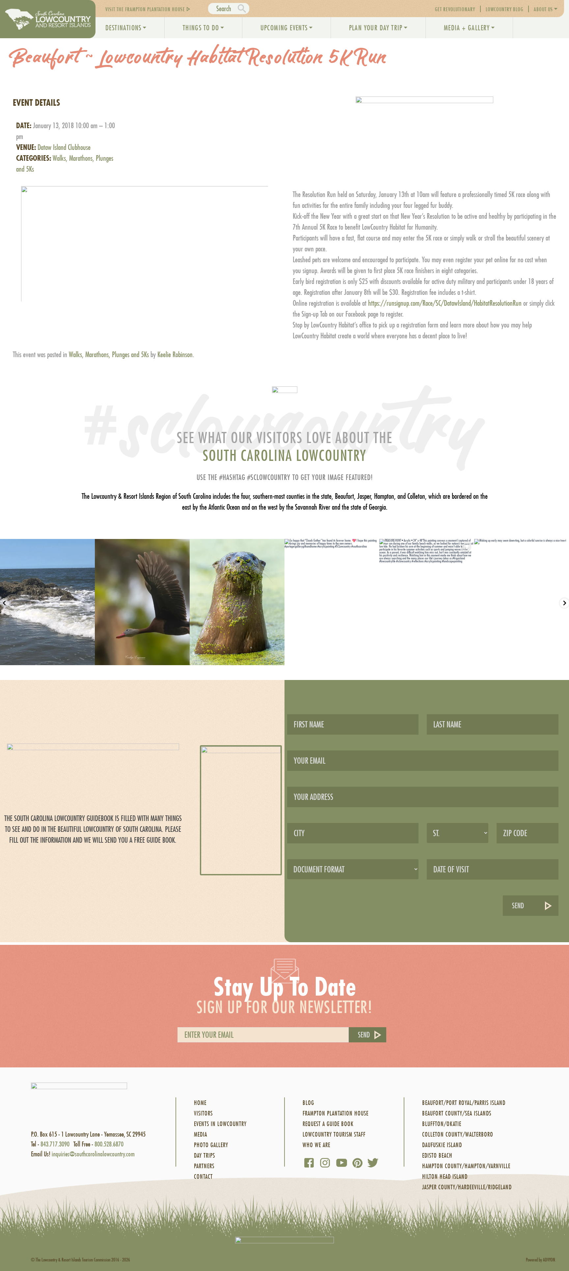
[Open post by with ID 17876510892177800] (521, 602)
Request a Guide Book (328, 1123)
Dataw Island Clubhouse (64, 147)
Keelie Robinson (175, 354)
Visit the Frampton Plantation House (145, 9)
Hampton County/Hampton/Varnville (466, 1166)
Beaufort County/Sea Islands (456, 1113)
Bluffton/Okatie (441, 1123)
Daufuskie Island (442, 1145)
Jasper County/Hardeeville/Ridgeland (467, 1187)
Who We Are (316, 1145)
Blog (308, 1102)
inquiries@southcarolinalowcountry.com (93, 1154)
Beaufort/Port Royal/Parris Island (463, 1102)
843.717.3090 (55, 1144)
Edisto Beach (437, 1155)
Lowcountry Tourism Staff (334, 1134)
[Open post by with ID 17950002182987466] (142, 602)
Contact (203, 1176)
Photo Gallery (211, 1145)
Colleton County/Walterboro (457, 1134)
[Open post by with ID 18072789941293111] (47, 602)
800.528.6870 (109, 1144)
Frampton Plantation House (335, 1113)
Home (200, 1102)
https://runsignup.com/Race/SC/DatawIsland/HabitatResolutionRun (445, 303)
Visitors (203, 1113)
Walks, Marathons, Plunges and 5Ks (109, 354)
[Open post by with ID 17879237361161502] (237, 602)
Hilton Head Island (445, 1176)
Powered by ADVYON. (541, 1259)
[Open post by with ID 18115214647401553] (331, 602)
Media (200, 1134)
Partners (204, 1166)
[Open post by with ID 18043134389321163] (426, 602)
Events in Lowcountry (220, 1123)
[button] (144, 238)
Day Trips (204, 1155)
